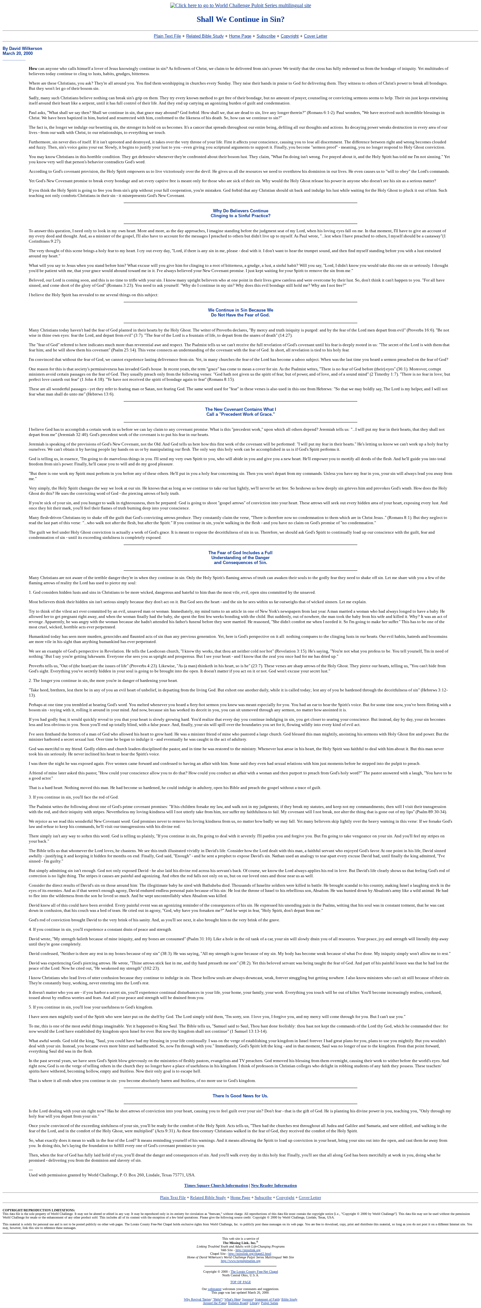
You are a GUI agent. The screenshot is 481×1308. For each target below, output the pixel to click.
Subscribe (266, 36)
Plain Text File (167, 36)
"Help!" (218, 1299)
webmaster (215, 1289)
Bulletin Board (238, 1303)
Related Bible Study (205, 36)
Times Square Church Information (216, 1185)
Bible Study (289, 1299)
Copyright (290, 36)
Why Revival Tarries (197, 1299)
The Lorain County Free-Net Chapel (254, 1271)
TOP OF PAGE (240, 1282)
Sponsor (247, 1299)
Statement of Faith (267, 1299)
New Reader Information (274, 1185)
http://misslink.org (248, 1250)
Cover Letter (315, 36)
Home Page (240, 36)
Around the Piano (214, 1303)
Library (254, 1303)
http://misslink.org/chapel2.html (249, 1253)
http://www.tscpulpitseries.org (240, 1261)
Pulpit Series (269, 1303)
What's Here (232, 1299)
